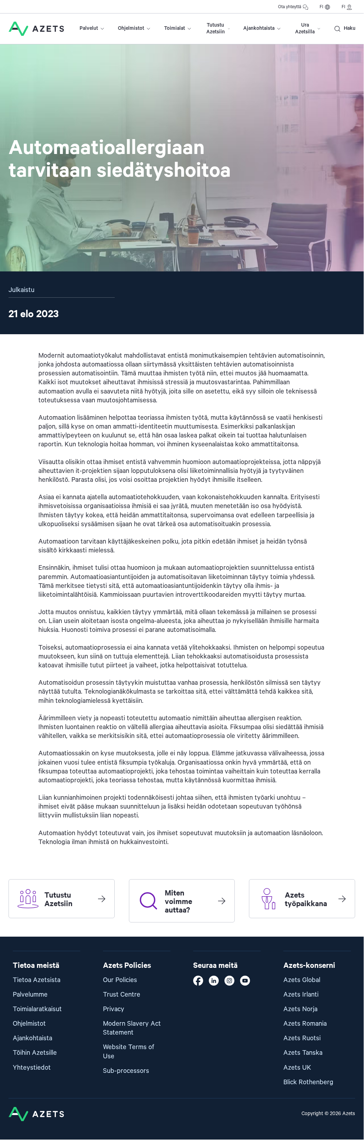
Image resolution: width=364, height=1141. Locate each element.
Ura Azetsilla (305, 28)
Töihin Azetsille (35, 1053)
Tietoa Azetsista (36, 980)
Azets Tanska (302, 1053)
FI (321, 7)
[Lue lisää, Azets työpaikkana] (342, 898)
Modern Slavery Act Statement (132, 1028)
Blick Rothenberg (308, 1082)
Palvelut (89, 28)
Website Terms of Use (128, 1051)
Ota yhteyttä (289, 7)
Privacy (113, 1009)
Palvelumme (30, 994)
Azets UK (297, 1067)
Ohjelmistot (131, 28)
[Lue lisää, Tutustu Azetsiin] (101, 898)
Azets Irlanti (301, 994)
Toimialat (174, 28)
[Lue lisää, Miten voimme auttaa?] (221, 901)
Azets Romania (305, 1023)
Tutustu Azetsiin (215, 28)
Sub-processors (126, 1071)
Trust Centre (121, 994)
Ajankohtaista (259, 28)
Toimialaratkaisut (37, 1009)
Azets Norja (300, 1009)
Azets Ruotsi (302, 1038)
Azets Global (301, 980)
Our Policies (120, 980)
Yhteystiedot (32, 1067)
